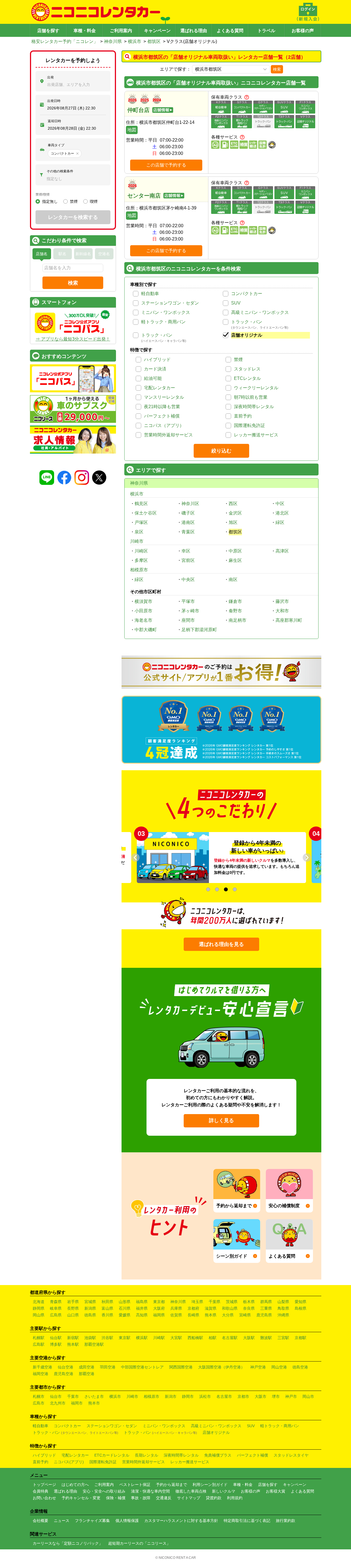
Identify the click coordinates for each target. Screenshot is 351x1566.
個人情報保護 (127, 1520)
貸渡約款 (213, 1498)
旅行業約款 (285, 1520)
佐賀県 (176, 1315)
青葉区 (188, 531)
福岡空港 (40, 1373)
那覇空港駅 (94, 1344)
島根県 (300, 1308)
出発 (50, 77)
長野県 (73, 1308)
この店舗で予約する (166, 165)
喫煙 (94, 201)
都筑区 (154, 41)
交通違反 (163, 1498)
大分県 (228, 1315)
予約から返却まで (171, 1484)
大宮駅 (176, 1337)
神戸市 (291, 1396)
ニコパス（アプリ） (164, 425)
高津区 (282, 551)
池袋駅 (90, 1337)
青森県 (56, 1301)
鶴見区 (141, 503)
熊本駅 (73, 1344)
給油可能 (153, 378)
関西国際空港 (181, 1367)
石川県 (124, 1308)
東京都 (159, 1301)
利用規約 (235, 1498)
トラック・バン (246, 321)
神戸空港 (258, 1367)
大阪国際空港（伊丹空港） (221, 1367)
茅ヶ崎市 (190, 610)
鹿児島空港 (63, 1373)
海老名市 (143, 620)
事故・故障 (140, 1498)
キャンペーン (157, 30)
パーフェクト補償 (162, 416)
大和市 (282, 610)
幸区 (185, 551)
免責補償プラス (217, 1455)
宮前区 (188, 560)
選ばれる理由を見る (221, 944)
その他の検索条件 (60, 171)
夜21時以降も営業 (162, 406)
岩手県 (73, 1301)
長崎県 (193, 1315)
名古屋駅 (230, 1337)
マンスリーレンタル (164, 397)
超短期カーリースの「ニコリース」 (139, 1543)
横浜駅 (142, 1337)
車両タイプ (56, 145)
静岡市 (188, 1396)
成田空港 (86, 1367)
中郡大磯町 (146, 629)
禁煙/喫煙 (43, 194)
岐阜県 (56, 1308)
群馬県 (266, 1301)
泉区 (139, 531)
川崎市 (136, 541)
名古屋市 (224, 1396)
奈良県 (249, 1308)
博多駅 (56, 1344)
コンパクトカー (246, 293)
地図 (131, 129)
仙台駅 (56, 1337)
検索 (277, 69)
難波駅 (266, 1337)
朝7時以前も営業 (250, 397)
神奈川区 (190, 503)
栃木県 (249, 1301)
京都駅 (300, 1337)
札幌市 (38, 1396)
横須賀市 (143, 601)
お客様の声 (303, 30)
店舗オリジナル (246, 335)
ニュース (61, 1520)
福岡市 (77, 1403)
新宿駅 (73, 1337)
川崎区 (141, 551)
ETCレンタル (247, 378)
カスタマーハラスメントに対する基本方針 (181, 1520)
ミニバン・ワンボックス (165, 312)
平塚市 (188, 601)
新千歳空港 (42, 1367)
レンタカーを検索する (73, 217)
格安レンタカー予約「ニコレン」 (64, 41)
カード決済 (155, 369)
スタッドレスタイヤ (291, 1455)
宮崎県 (245, 1315)
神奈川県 (113, 41)
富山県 (107, 1308)
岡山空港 (279, 1367)
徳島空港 (300, 1367)
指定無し (50, 201)
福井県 (142, 1308)
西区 (233, 503)
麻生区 (235, 560)
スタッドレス (247, 369)
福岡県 (159, 1315)
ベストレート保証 (134, 1484)
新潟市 (170, 1396)
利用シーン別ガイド (210, 1484)
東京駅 (124, 1337)
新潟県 (90, 1308)
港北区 (282, 513)
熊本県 (210, 1315)
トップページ (44, 1484)
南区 (233, 579)
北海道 (38, 1301)
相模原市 (139, 569)
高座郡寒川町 (289, 620)
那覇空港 (86, 1373)
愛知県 (300, 1301)
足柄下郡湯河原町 (199, 629)
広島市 (38, 1403)
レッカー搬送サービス (256, 435)
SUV (236, 303)
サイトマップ (188, 1498)
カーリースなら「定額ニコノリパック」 (68, 1543)
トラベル (266, 30)
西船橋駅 (195, 1337)
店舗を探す (48, 30)
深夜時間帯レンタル (254, 406)
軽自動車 (150, 293)
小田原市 (143, 610)
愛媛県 (124, 1315)
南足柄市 (237, 620)
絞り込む (221, 451)
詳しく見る (221, 1120)
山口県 (73, 1315)
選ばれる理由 (193, 30)
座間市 (188, 620)
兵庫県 (176, 1308)
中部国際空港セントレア (142, 1367)
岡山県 (38, 1315)
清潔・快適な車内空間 (150, 1491)
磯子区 (188, 513)
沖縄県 (283, 1315)
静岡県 (38, 1308)
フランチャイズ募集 (92, 1520)
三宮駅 (283, 1337)
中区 (280, 503)
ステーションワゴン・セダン (170, 303)
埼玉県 (197, 1301)
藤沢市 (282, 601)
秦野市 (235, 610)
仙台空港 (65, 1367)
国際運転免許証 (249, 425)
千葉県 (214, 1301)
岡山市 (308, 1396)
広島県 (56, 1315)
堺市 (276, 1396)
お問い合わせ (44, 1498)
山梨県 (283, 1301)
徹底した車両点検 (190, 1491)
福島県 (142, 1301)
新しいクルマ (223, 1491)
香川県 (107, 1315)
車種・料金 (85, 30)
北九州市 (57, 1403)
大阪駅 (249, 1337)
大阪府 (159, 1308)
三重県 (266, 1308)
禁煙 (238, 359)
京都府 (193, 1308)
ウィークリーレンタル (256, 387)
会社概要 (40, 1520)
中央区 (188, 579)
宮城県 (90, 1301)
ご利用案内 (121, 30)
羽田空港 (107, 1367)
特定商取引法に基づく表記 (247, 1520)
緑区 (280, 522)
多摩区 (141, 560)
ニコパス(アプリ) (69, 1462)
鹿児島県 (264, 1315)
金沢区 (235, 513)
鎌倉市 (235, 601)
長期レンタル (146, 1455)
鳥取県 (283, 1308)
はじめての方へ (75, 1484)
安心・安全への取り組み (104, 1491)
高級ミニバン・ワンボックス (260, 312)
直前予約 (243, 416)
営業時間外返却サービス (168, 435)
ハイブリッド (157, 359)
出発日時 (53, 101)
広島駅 (38, 1344)
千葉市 (73, 1396)
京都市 (243, 1396)
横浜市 (134, 41)
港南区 (188, 522)
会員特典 (40, 1491)
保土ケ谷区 (146, 513)
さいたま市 (94, 1396)
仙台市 (56, 1396)
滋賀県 (210, 1308)
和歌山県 (230, 1308)
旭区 (233, 522)
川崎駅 (159, 1337)
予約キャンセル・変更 (81, 1498)
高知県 (142, 1315)
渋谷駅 (107, 1337)
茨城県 (232, 1301)
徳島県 (90, 1315)
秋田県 (107, 1301)
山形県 (124, 1301)
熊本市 (94, 1403)
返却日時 (54, 121)
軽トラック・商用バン (163, 321)
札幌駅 (38, 1337)
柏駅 (212, 1337)
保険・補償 (115, 1498)
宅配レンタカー (159, 387)
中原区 (235, 551)
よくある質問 (230, 30)
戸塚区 (141, 522)
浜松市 (205, 1396)
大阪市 (260, 1396)
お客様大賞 (275, 1491)
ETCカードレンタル (111, 1455)
